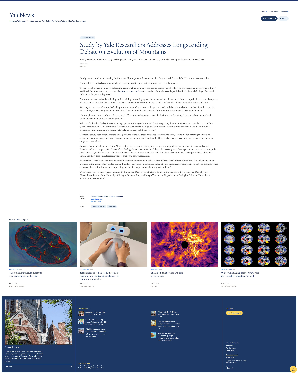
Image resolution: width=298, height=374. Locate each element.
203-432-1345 (96, 201)
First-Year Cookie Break (77, 21)
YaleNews (21, 16)
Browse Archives (232, 343)
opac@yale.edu (96, 199)
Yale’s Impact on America (31, 21)
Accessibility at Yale (232, 355)
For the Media (231, 348)
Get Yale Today (233, 313)
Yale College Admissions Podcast (54, 21)
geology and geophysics (130, 91)
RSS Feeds (229, 345)
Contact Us (230, 351)
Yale (229, 367)
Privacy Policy (230, 357)
